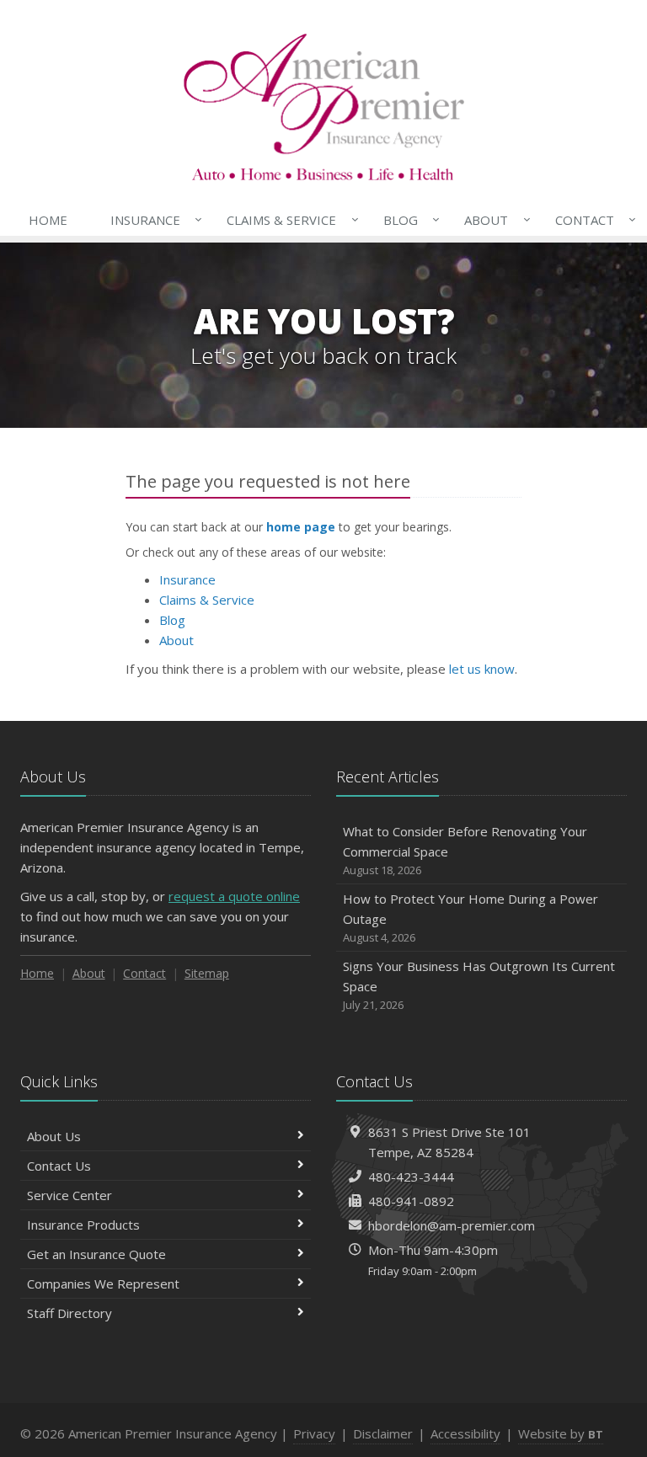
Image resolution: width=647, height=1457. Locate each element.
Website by (560, 1433)
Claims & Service (288, 219)
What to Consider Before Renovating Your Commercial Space (465, 850)
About (492, 219)
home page (300, 527)
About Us (54, 1136)
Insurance (152, 219)
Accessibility (465, 1433)
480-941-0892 (411, 1201)
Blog (407, 219)
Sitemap (206, 973)
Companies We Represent (103, 1283)
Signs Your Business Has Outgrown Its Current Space (479, 985)
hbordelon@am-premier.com (451, 1225)
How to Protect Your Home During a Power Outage (470, 917)
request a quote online (234, 896)
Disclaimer (383, 1433)
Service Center (69, 1195)
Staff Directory (69, 1313)
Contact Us (59, 1165)
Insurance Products (83, 1224)
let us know (482, 668)
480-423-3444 (411, 1176)
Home (48, 219)
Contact (591, 219)
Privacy (314, 1433)
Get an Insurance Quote (96, 1254)
